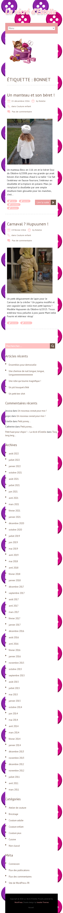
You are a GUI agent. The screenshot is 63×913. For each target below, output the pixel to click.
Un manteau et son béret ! (31, 95)
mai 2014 (13, 719)
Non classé (14, 845)
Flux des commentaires (20, 876)
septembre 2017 (17, 593)
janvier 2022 (15, 466)
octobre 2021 (15, 472)
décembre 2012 (16, 764)
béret (13, 201)
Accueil (31, 907)
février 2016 (14, 650)
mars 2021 (14, 504)
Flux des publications (19, 870)
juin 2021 (13, 491)
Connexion (14, 863)
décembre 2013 (16, 751)
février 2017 (14, 618)
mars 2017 (14, 612)
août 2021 (14, 478)
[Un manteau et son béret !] (29, 120)
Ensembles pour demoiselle (22, 364)
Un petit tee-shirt (17, 393)
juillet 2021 (14, 485)
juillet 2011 (14, 776)
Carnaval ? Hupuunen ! (27, 224)
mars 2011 (14, 789)
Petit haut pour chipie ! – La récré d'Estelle (25, 431)
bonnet (26, 201)
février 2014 (14, 738)
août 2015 (14, 681)
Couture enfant (24, 106)
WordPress (18, 902)
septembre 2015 (17, 675)
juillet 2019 (14, 536)
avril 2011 (13, 783)
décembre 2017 (16, 586)
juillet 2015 (14, 688)
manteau (15, 204)
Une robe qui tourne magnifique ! (25, 381)
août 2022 (14, 453)
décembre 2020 (16, 523)
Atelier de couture (17, 807)
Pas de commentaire (22, 111)
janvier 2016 (15, 656)
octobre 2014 (15, 707)
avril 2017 (13, 605)
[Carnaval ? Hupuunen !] (29, 249)
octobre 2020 (15, 529)
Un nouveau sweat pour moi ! (32, 410)
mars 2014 (14, 732)
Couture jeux (15, 833)
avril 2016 (13, 643)
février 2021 (14, 510)
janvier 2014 (15, 745)
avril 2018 (13, 567)
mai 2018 (13, 561)
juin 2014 (13, 713)
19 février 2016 (18, 230)
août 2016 (14, 637)
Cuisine (12, 839)
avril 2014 (13, 726)
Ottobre (14, 208)
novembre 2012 (16, 770)
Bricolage (13, 814)
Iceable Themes (43, 902)
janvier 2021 (15, 516)
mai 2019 (13, 548)
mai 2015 (13, 694)
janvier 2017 (15, 624)
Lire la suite (43, 202)
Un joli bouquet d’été (19, 387)
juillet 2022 (14, 459)
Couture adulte (16, 820)
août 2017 (14, 599)
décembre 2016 (16, 631)
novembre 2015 (16, 662)
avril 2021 (13, 497)
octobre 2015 (15, 669)
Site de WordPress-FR (19, 882)
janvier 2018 (15, 580)
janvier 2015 (15, 700)
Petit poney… (24, 421)
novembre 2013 (16, 757)
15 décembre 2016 (20, 101)
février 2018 (14, 574)
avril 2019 (13, 555)
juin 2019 (13, 542)
